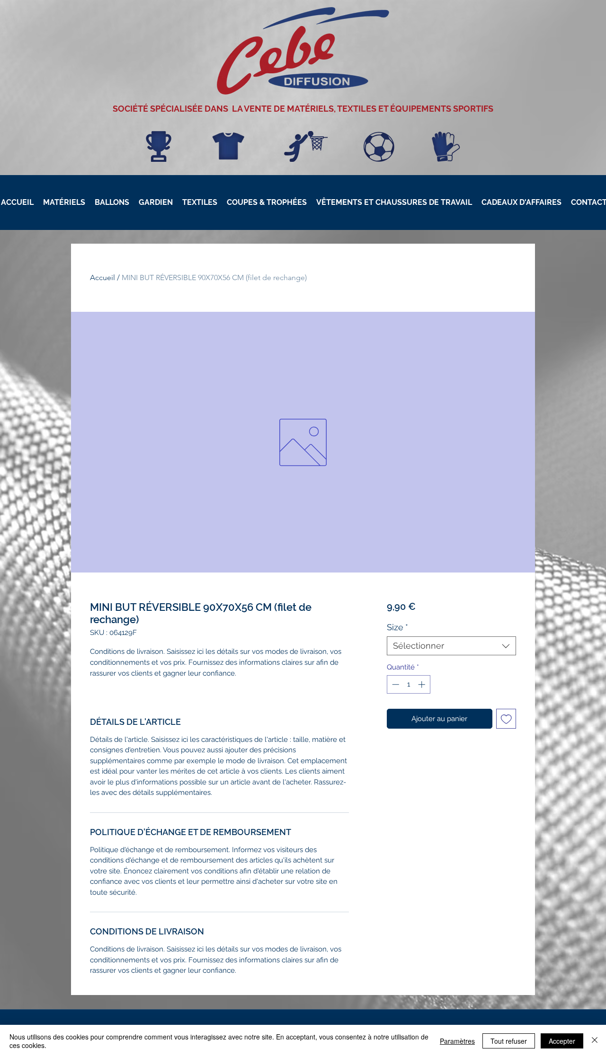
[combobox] (451, 645)
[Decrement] (394, 684)
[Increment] (422, 684)
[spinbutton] (408, 684)
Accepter (562, 1041)
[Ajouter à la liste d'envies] (506, 719)
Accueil (102, 277)
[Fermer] (594, 1040)
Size (397, 627)
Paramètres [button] (457, 1041)
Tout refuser (508, 1041)
